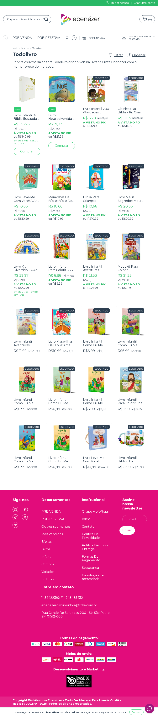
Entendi (136, 712)
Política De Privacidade (91, 536)
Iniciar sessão (120, 3)
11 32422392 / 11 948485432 (62, 598)
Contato (88, 526)
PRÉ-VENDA (22, 38)
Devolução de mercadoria (93, 577)
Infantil (46, 557)
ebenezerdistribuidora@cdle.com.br (69, 605)
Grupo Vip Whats (95, 511)
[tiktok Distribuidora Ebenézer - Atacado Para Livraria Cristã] (15, 517)
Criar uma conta (144, 3)
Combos (47, 564)
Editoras (47, 579)
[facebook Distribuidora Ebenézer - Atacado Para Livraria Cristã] (25, 509)
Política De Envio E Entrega (96, 547)
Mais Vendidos (52, 534)
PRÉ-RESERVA (48, 38)
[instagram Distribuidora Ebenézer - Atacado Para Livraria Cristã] (15, 509)
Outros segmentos (55, 526)
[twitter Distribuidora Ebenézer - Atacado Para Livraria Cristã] (25, 517)
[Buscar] (46, 19)
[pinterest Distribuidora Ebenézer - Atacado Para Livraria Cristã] (15, 525)
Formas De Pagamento (91, 558)
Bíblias (46, 541)
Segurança (90, 568)
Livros (45, 549)
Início (15, 48)
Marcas (25, 48)
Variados (47, 572)
